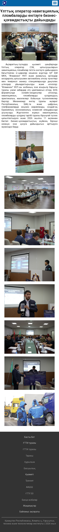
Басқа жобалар (29, 500)
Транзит (29, 480)
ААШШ (29, 487)
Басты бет (29, 437)
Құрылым (29, 462)
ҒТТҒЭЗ (29, 493)
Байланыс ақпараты (29, 511)
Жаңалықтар (29, 505)
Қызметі (29, 474)
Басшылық (29, 468)
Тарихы (29, 455)
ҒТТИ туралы (29, 443)
